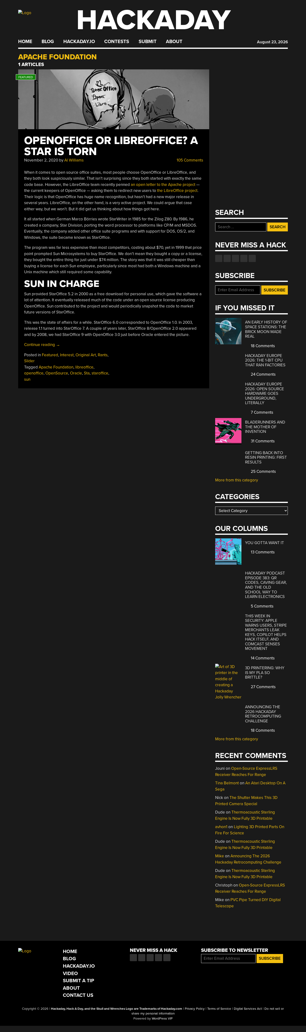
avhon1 (221, 826)
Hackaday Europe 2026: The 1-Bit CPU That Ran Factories (265, 360)
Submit (148, 42)
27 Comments (263, 686)
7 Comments (261, 412)
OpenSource (56, 373)
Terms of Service (219, 1009)
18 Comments (262, 345)
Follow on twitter (227, 258)
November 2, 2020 (41, 160)
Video (70, 973)
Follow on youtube (235, 258)
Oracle (76, 373)
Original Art (86, 354)
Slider (29, 360)
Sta (87, 373)
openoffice (34, 373)
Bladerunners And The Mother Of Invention (265, 427)
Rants (103, 354)
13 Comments (262, 552)
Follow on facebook (218, 258)
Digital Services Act (248, 1009)
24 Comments (263, 374)
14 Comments (262, 658)
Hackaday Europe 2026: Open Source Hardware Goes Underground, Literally (264, 393)
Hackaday (153, 20)
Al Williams (74, 160)
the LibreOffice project (177, 190)
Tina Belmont (227, 783)
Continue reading (42, 344)
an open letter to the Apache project (163, 184)
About (174, 42)
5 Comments (261, 606)
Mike (219, 856)
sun (27, 379)
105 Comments (189, 160)
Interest (67, 354)
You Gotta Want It (264, 542)
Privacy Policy (195, 1009)
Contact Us (78, 995)
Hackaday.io (79, 42)
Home (25, 42)
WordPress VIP (162, 1019)
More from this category (236, 480)
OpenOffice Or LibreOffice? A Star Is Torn (111, 146)
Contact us (252, 258)
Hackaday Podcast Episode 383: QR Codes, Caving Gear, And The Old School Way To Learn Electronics (266, 585)
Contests (116, 42)
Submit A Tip (78, 981)
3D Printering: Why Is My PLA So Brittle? (264, 672)
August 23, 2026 (272, 42)
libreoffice (84, 367)
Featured (50, 354)
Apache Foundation (56, 367)
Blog (48, 42)
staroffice (100, 373)
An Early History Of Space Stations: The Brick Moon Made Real (266, 329)
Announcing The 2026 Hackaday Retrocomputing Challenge (263, 714)
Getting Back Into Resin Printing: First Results (266, 457)
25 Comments (263, 471)
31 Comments (262, 441)
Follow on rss (243, 258)
